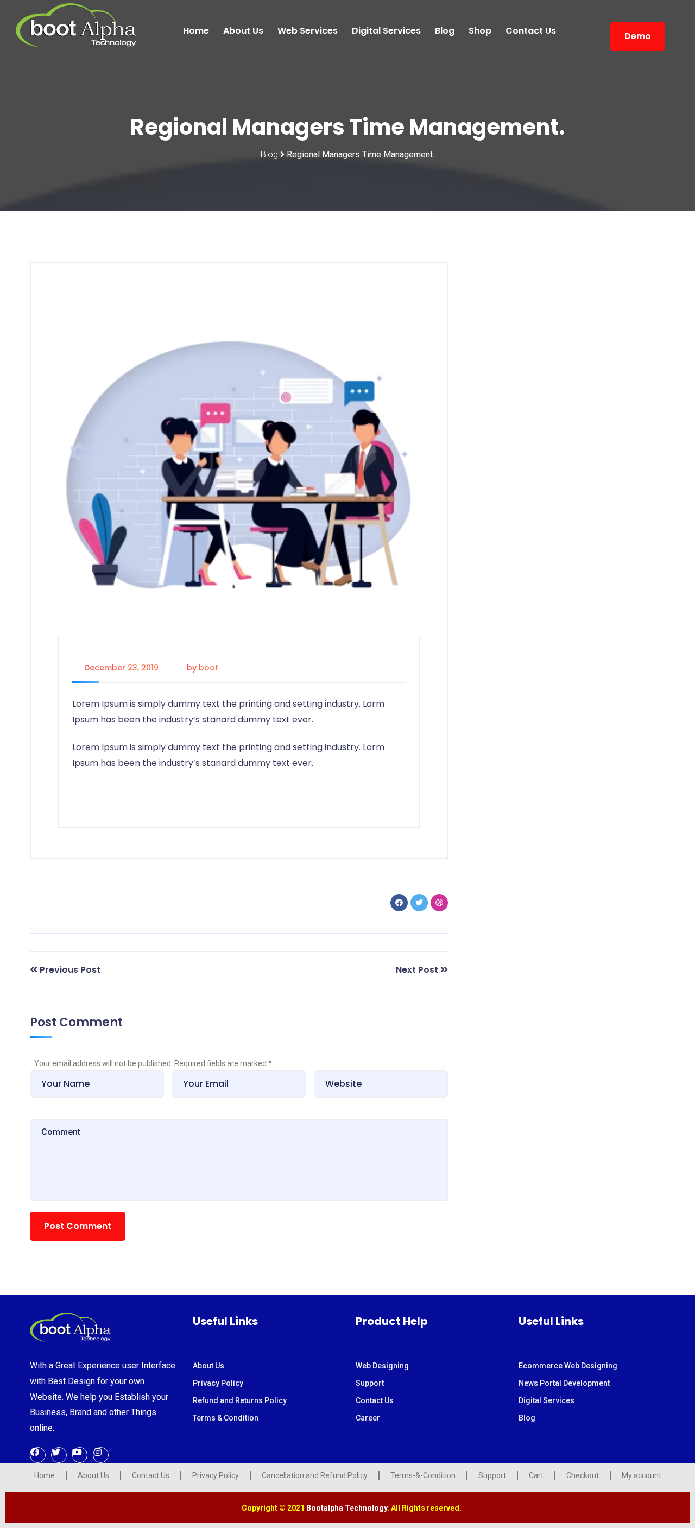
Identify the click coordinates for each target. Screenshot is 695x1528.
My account (641, 1475)
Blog (444, 30)
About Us (243, 30)
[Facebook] (38, 1455)
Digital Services (386, 30)
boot (208, 667)
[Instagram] (101, 1455)
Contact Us (531, 30)
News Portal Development (564, 1383)
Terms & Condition (225, 1417)
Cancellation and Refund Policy (315, 1475)
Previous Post (70, 969)
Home (196, 30)
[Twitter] (59, 1455)
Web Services (307, 30)
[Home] (70, 1326)
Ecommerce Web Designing (568, 1365)
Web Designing (382, 1365)
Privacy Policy (218, 1383)
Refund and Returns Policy (240, 1400)
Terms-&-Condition (423, 1475)
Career (368, 1417)
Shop (480, 30)
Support (370, 1383)
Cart (536, 1475)
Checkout (582, 1475)
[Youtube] (80, 1455)
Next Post (417, 969)
